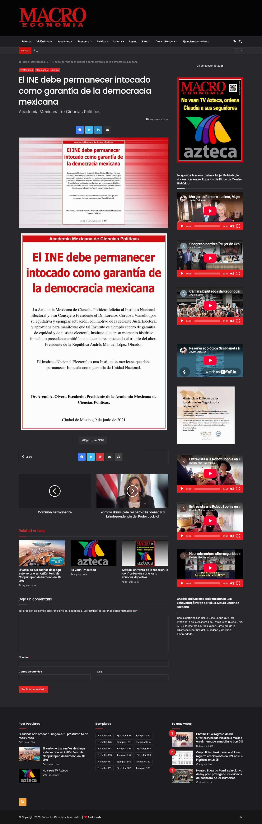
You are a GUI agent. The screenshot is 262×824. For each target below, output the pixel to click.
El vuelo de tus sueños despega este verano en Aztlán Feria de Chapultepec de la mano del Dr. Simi (40, 575)
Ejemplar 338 (94, 440)
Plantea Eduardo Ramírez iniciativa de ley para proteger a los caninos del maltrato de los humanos (219, 774)
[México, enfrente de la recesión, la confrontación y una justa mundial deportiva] (145, 553)
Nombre (24, 657)
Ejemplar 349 (124, 748)
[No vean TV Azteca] (94, 553)
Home (25, 61)
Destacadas (38, 61)
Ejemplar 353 (105, 755)
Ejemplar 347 (105, 748)
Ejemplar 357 (105, 761)
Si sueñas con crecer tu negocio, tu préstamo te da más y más (53, 736)
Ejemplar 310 (124, 735)
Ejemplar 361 (104, 768)
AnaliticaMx (94, 817)
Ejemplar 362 (124, 768)
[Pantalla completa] (238, 226)
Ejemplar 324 (143, 735)
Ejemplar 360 (143, 761)
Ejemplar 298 (104, 735)
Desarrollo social (165, 41)
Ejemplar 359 (124, 761)
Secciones (63, 41)
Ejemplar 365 (143, 768)
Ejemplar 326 (124, 742)
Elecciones (42, 69)
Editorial (26, 41)
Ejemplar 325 (105, 742)
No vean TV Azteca (83, 570)
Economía (83, 41)
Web (99, 671)
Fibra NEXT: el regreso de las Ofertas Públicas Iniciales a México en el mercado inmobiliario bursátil (219, 737)
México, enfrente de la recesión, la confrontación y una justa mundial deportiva (145, 573)
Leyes (132, 41)
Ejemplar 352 (144, 748)
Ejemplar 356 (144, 755)
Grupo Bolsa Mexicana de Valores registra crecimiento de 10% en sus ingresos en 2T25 (219, 756)
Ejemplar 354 (124, 755)
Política (101, 41)
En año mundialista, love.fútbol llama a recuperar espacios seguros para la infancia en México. (89, 50)
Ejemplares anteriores (196, 41)
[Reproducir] (182, 226)
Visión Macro (44, 41)
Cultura (117, 41)
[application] (210, 211)
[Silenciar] (232, 226)
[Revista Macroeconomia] (53, 18)
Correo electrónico (31, 671)
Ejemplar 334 (143, 742)
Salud (145, 41)
